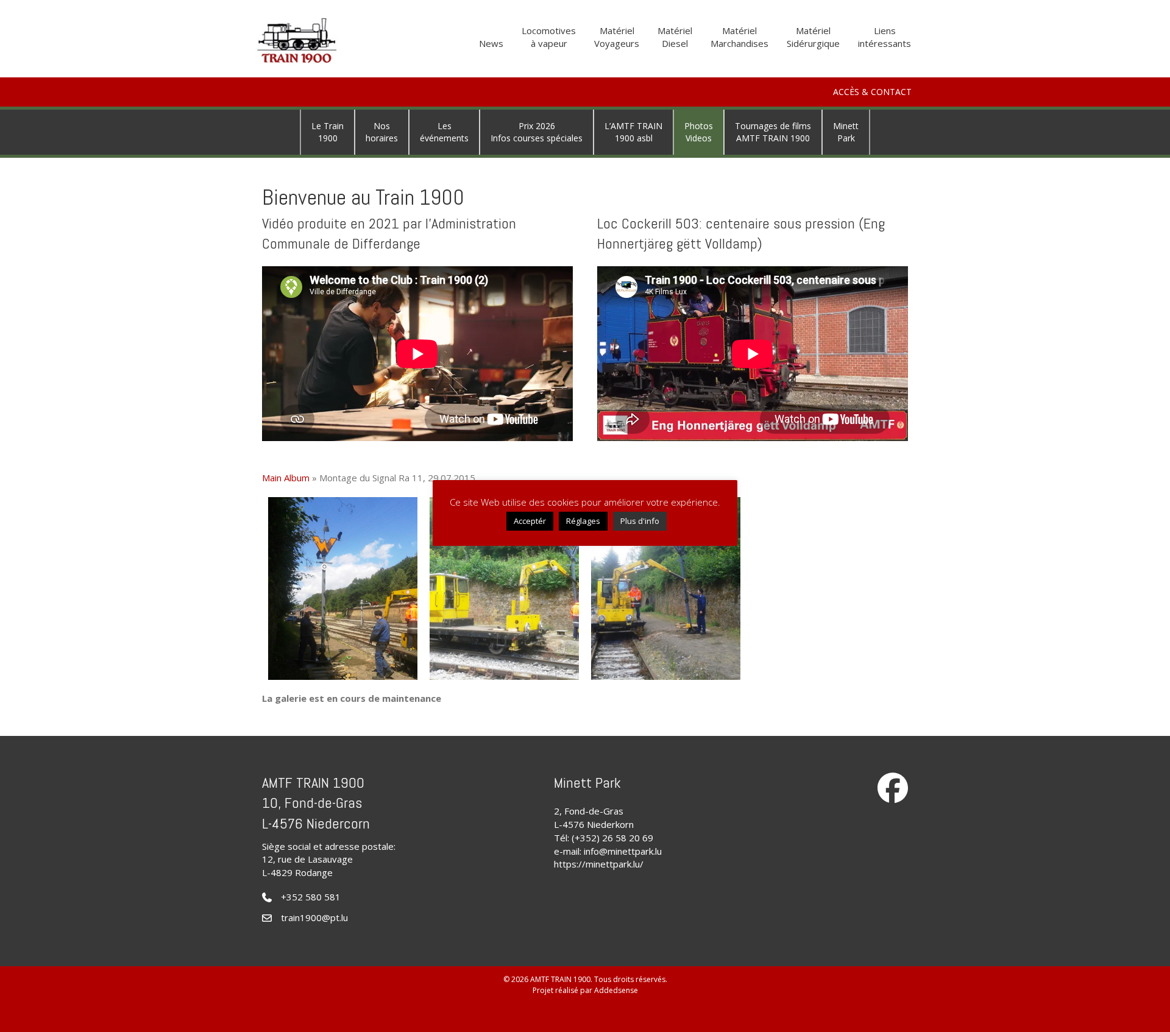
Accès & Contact (872, 91)
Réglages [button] (583, 520)
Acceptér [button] (530, 520)
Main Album (286, 478)
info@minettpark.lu (623, 851)
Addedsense (616, 990)
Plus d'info (639, 520)
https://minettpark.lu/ (599, 864)
